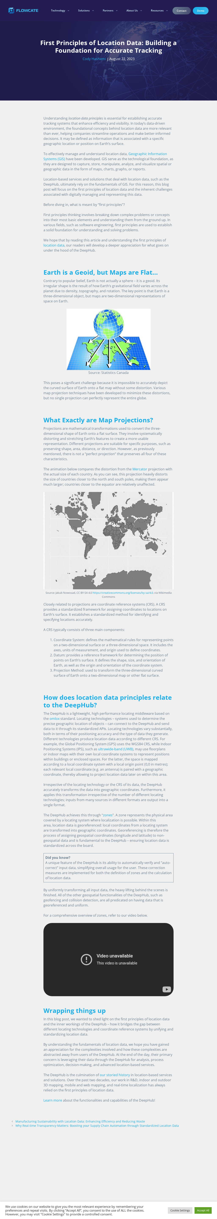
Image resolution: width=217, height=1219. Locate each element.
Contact (181, 10)
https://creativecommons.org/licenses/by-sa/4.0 (123, 593)
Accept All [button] (203, 1210)
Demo (200, 10)
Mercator (139, 469)
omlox (55, 718)
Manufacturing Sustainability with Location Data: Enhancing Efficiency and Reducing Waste (80, 1121)
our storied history (115, 1075)
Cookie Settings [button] (180, 1210)
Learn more (52, 1100)
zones (108, 815)
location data (53, 245)
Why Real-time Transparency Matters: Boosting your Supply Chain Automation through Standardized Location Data (97, 1126)
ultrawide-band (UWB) (115, 749)
